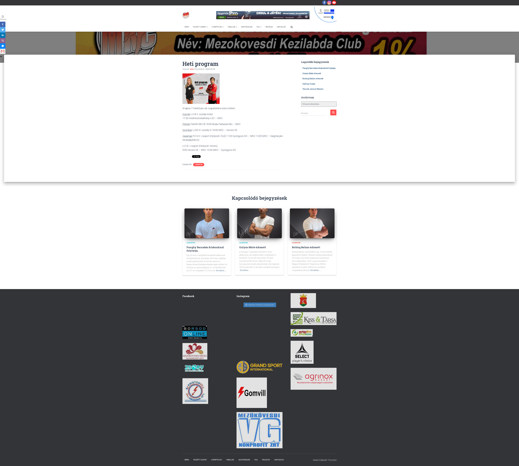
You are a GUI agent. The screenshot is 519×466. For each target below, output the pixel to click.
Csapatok (198, 164)
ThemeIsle (332, 460)
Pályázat (269, 27)
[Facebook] (324, 2)
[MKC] (185, 15)
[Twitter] (2, 29)
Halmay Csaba (308, 84)
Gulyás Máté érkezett (311, 73)
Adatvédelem (246, 27)
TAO (258, 27)
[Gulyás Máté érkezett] (259, 223)
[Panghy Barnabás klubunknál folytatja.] (206, 223)
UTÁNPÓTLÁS (217, 27)
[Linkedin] (2, 35)
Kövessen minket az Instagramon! (261, 305)
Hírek (186, 27)
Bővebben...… (221, 270)
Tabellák (232, 27)
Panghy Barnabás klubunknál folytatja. (319, 68)
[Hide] (1, 56)
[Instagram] (329, 2)
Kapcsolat (281, 27)
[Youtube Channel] (334, 2)
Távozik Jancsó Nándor (313, 89)
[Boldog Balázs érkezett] (312, 223)
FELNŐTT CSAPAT (199, 27)
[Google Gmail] (2, 51)
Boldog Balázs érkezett (312, 79)
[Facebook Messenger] (2, 46)
